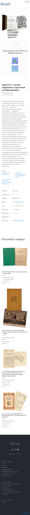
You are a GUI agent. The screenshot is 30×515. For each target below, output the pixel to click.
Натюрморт (5, 467)
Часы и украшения (7, 475)
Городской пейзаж (6, 486)
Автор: (4, 202)
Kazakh (22, 513)
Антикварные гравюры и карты (10, 471)
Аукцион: (4, 198)
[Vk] (12, 449)
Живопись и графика (7, 461)
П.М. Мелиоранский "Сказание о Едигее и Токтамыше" (14, 272)
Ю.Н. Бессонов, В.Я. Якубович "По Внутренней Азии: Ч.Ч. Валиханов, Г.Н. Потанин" (14, 415)
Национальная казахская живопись (11, 483)
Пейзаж (4, 465)
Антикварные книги (18, 202)
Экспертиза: (5, 217)
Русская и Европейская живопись (10, 492)
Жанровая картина (7, 481)
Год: (3, 205)
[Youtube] (18, 449)
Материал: (5, 209)
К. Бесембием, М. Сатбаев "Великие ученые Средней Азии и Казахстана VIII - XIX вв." (14, 332)
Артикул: (4, 191)
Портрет (4, 463)
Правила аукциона (7, 500)
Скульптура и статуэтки (8, 473)
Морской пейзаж (6, 488)
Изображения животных (8, 490)
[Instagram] (15, 449)
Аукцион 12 (17, 198)
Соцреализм (5, 494)
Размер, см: (5, 213)
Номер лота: (5, 194)
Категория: (5, 220)
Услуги (3, 502)
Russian (26, 513)
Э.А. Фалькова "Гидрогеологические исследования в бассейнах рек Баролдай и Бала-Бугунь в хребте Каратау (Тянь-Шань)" (13, 373)
